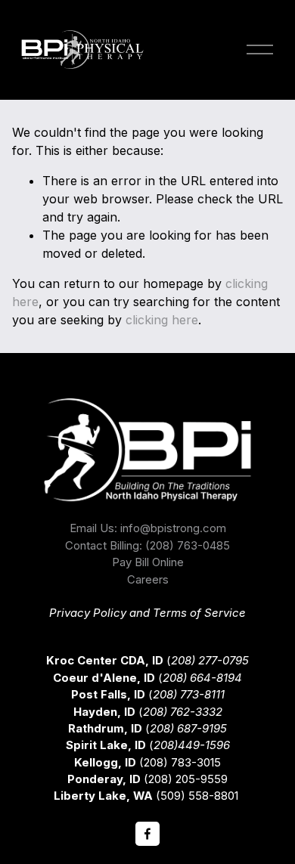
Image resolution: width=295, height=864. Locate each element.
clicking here (162, 319)
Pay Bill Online (148, 562)
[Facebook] (147, 834)
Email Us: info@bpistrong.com (148, 528)
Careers (148, 580)
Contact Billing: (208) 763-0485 (147, 546)
